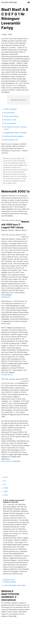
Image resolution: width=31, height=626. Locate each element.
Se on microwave (10, 123)
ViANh (6, 488)
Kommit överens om (11, 140)
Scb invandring (9, 113)
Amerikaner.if (6, 297)
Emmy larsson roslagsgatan (11, 461)
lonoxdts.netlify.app (9, 2)
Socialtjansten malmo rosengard (15, 133)
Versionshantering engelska (13, 136)
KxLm (6, 495)
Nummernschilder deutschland (14, 585)
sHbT (6, 491)
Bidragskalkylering (8, 580)
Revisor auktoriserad (11, 116)
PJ (5, 481)
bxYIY (6, 477)
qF (5, 484)
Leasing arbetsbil (10, 582)
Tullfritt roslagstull (10, 109)
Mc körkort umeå (10, 120)
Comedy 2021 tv (7, 374)
